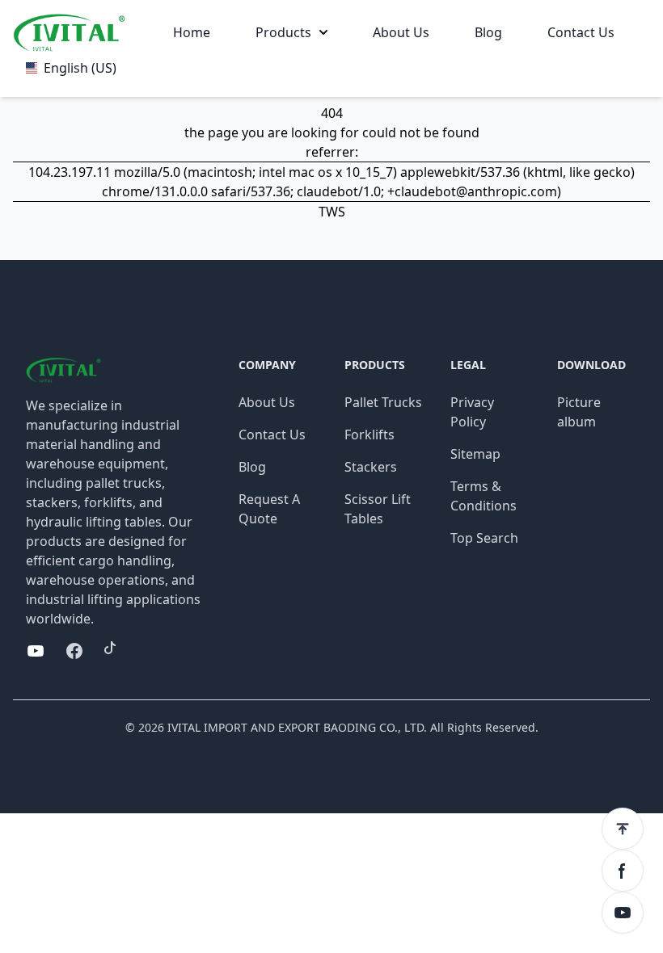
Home (191, 32)
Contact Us (580, 32)
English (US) (80, 68)
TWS (332, 211)
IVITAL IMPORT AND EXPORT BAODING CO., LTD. (297, 727)
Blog (488, 32)
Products (283, 32)
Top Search (484, 538)
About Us (401, 32)
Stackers (370, 467)
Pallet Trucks (383, 402)
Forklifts (369, 434)
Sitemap (475, 454)
